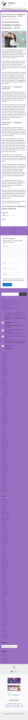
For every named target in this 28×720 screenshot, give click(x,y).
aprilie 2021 (4, 458)
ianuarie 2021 (4, 465)
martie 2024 (4, 381)
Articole (14, 667)
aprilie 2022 (4, 432)
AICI (14, 202)
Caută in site (22, 294)
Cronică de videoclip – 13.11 (8, 306)
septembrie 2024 (5, 373)
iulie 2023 (4, 399)
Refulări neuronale (14, 18)
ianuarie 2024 (4, 386)
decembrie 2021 (5, 441)
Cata (6, 330)
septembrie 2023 (5, 394)
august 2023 (4, 397)
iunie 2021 (4, 454)
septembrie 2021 (5, 447)
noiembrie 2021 (5, 443)
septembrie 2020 (5, 473)
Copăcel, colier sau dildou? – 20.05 (16, 314)
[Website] (12, 274)
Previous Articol (14, 228)
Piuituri (11, 3)
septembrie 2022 (5, 421)
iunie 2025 (4, 359)
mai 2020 (4, 482)
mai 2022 (4, 430)
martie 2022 (4, 434)
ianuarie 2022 (4, 438)
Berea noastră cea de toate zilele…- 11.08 (10, 301)
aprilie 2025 (4, 362)
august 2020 (4, 476)
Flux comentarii (5, 659)
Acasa (14, 666)
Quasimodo (6, 75)
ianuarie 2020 (4, 491)
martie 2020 (4, 487)
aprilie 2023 (4, 405)
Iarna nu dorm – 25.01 (13, 345)
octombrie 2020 (5, 471)
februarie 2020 (5, 489)
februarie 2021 (5, 462)
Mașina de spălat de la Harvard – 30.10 (10, 308)
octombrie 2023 (5, 392)
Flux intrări (4, 657)
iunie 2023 (4, 401)
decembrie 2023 (5, 388)
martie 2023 (4, 408)
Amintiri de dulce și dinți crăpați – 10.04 (16, 330)
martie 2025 (4, 364)
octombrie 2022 (5, 419)
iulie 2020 (4, 478)
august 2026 (4, 353)
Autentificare (4, 654)
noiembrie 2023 (5, 390)
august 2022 (4, 423)
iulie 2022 (4, 425)
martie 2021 (4, 460)
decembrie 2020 (5, 467)
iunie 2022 (4, 427)
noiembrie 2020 (5, 469)
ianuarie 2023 (4, 412)
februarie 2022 (5, 436)
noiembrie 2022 (5, 416)
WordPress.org (5, 661)
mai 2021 (4, 456)
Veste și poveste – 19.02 (15, 322)
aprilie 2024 (4, 379)
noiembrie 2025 (5, 355)
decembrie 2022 (5, 414)
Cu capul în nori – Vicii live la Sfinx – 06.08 (10, 303)
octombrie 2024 (5, 370)
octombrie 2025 (5, 357)
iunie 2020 (4, 480)
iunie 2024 (4, 375)
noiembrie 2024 (5, 368)
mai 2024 (4, 377)
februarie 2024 (5, 383)
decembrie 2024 (5, 366)
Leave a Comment (5, 18)
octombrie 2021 (5, 445)
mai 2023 (4, 403)
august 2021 (4, 449)
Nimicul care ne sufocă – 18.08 (8, 299)
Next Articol (14, 232)
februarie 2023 (5, 410)
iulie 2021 (4, 452)
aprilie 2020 (4, 484)
